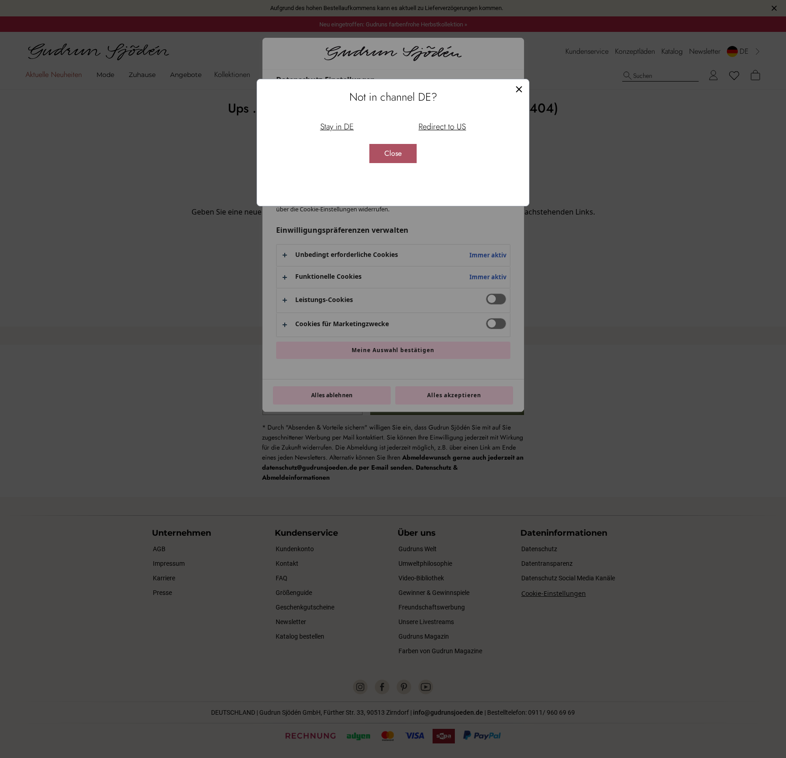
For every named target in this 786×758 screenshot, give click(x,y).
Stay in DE (337, 127)
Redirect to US (442, 127)
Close (393, 153)
